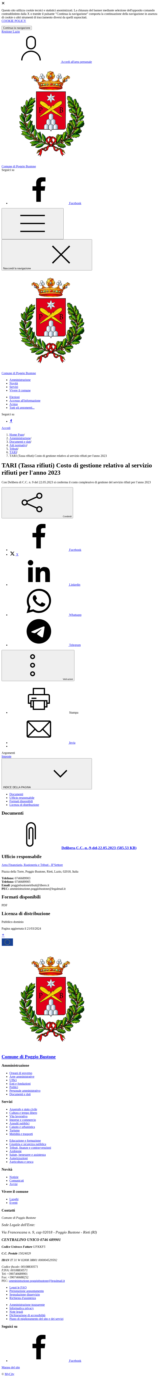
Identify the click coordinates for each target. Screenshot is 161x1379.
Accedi (6, 428)
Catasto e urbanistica (22, 1127)
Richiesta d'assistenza (22, 1298)
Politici (13, 1087)
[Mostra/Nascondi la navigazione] (33, 223)
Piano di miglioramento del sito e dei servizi (36, 1318)
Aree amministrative (21, 1076)
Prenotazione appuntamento (26, 1291)
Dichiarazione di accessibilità (27, 1315)
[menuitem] (45, 549)
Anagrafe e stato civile (23, 1109)
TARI (13, 452)
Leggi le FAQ (18, 1287)
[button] (20, 379)
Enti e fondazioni (20, 1083)
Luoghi (13, 1199)
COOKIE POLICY (14, 21)
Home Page (16, 434)
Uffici (13, 1080)
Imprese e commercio (22, 1119)
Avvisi (13, 1184)
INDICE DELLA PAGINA (17, 787)
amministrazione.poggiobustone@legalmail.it (37, 1280)
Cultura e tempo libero (23, 1112)
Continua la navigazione (16, 27)
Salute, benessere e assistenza (27, 1154)
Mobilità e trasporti (21, 1134)
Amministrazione (20, 438)
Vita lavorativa (18, 1116)
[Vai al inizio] (3, 935)
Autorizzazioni (18, 1158)
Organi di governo (20, 1073)
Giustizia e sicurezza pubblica (27, 1144)
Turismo (14, 1130)
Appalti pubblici (19, 1123)
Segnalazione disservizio (24, 1294)
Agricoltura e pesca (21, 1161)
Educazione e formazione (25, 1140)
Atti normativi (18, 445)
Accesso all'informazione (24, 400)
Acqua (13, 404)
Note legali (16, 1311)
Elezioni (14, 397)
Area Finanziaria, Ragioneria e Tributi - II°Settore (32, 865)
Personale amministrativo (24, 1090)
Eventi (13, 1202)
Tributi (13, 448)
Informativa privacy (21, 1308)
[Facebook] (11, 421)
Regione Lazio (11, 31)
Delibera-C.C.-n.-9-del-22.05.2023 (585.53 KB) (98, 848)
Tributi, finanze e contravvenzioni (30, 1147)
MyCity (9, 1374)
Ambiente (15, 1151)
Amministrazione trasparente (27, 1304)
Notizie (13, 1177)
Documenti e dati (20, 441)
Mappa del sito (11, 1367)
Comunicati (16, 1180)
